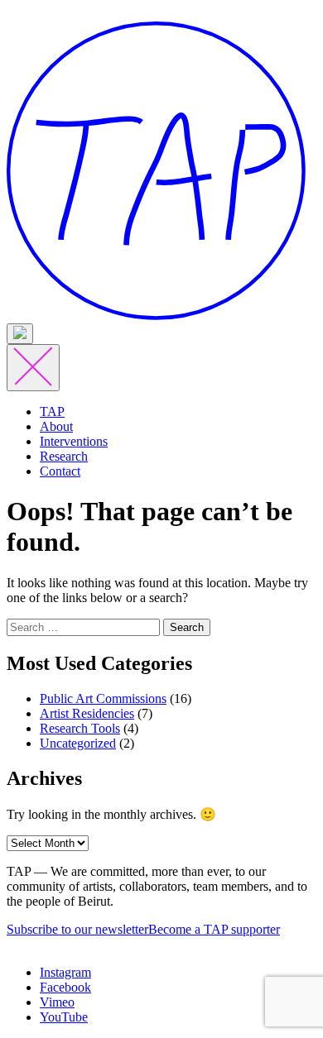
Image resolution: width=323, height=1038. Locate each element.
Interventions (74, 441)
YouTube (64, 1017)
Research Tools (80, 728)
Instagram (65, 972)
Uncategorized (78, 743)
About (56, 426)
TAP (52, 411)
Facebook (65, 987)
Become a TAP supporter (214, 929)
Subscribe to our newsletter (77, 929)
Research (64, 456)
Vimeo (57, 1002)
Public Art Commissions (103, 698)
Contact (60, 471)
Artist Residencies (87, 713)
